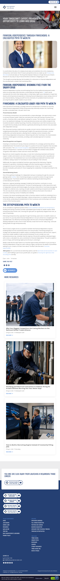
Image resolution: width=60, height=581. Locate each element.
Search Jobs (6, 524)
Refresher (34, 542)
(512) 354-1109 (8, 558)
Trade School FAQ (35, 548)
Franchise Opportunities (38, 531)
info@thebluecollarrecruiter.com (13, 560)
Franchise (14, 258)
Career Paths (35, 540)
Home (4, 520)
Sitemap (20, 572)
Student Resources (36, 546)
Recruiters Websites (53, 571)
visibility (14, 177)
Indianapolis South (20, 332)
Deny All (46, 578)
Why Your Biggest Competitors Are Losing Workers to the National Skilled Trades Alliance (28, 329)
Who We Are (6, 529)
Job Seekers (6, 522)
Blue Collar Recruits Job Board (11, 533)
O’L (44, 92)
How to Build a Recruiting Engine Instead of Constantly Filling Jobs (29, 446)
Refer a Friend (35, 550)
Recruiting (18, 449)
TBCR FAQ (5, 531)
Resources (5, 527)
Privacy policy (38, 578)
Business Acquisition (36, 527)
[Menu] (55, 7)
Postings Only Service (37, 524)
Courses (33, 544)
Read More (9, 335)
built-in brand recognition (22, 148)
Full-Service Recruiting (37, 522)
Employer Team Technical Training (40, 529)
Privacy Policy (6, 535)
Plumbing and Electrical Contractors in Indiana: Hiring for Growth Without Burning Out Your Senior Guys (28, 387)
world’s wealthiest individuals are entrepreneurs (41, 207)
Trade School (34, 538)
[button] (10, 270)
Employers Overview (36, 520)
